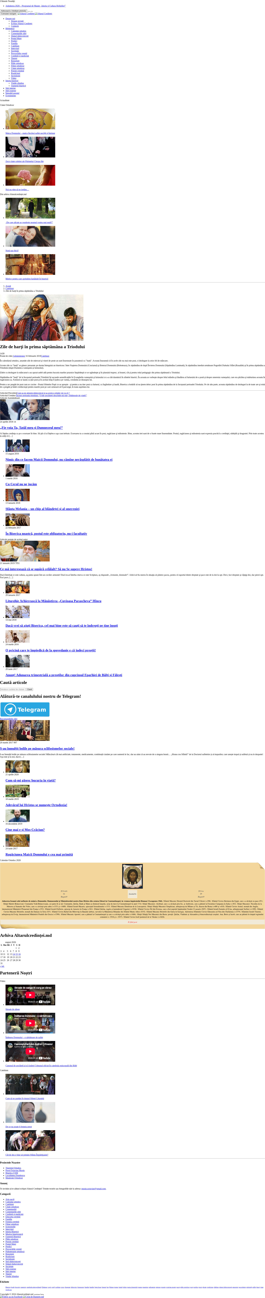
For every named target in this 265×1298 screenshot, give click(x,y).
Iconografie (10, 1226)
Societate (15, 51)
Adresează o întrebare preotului (13, 11)
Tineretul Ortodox (13, 1168)
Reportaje (15, 61)
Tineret (14, 58)
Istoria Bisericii (12, 1231)
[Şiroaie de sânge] (30, 1004)
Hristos (111, 1287)
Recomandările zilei (8, 719)
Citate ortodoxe (17, 68)
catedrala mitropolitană (33, 1287)
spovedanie (242, 1287)
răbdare (216, 1287)
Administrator (19, 356)
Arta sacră (10, 1199)
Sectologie (15, 76)
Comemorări (11, 1209)
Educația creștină (13, 1217)
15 (17, 954)
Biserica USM (12, 1173)
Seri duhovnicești (13, 1261)
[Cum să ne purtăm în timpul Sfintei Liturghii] (30, 1094)
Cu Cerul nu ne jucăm (21, 484)
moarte (163, 1287)
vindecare (9, 1290)
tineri (258, 1287)
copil (53, 1287)
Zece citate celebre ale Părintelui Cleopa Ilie (25, 161)
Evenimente (11, 95)
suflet (254, 1287)
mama (140, 1287)
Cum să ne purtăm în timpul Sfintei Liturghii (25, 1098)
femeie (104, 1287)
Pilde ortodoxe (17, 63)
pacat (178, 1287)
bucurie (17, 1287)
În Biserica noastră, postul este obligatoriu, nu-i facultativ (46, 533)
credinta (57, 1287)
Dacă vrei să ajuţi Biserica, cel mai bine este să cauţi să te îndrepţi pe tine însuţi (62, 625)
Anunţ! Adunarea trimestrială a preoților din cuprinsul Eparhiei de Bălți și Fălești (64, 675)
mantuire (145, 1287)
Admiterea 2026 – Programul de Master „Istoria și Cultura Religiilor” (36, 6)
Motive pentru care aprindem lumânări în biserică (27, 279)
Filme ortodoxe (17, 66)
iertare (116, 1287)
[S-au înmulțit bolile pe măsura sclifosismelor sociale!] (25, 740)
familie (92, 1287)
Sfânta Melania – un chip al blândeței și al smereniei (43, 509)
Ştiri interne (11, 88)
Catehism (15, 46)
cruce (62, 1287)
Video (13, 78)
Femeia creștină (12, 1222)
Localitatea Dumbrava (15, 1175)
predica (195, 1287)
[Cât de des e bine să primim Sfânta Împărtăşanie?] (30, 1150)
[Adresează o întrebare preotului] (29, 11)
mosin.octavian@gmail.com (93, 1189)
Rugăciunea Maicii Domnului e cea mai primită (39, 854)
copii (49, 1287)
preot (200, 1287)
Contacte (15, 26)
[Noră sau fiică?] (30, 246)
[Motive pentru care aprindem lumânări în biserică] (30, 274)
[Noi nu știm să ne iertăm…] (30, 185)
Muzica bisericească (14, 1234)
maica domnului (132, 1287)
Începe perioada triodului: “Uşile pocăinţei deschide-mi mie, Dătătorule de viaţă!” (51, 395)
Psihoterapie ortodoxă (15, 1251)
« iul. (2, 966)
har (108, 1287)
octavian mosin (171, 1287)
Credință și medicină (20, 56)
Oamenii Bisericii (13, 1236)
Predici (14, 41)
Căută (29, 689)
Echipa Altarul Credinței (21, 23)
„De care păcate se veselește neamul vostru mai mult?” (29, 222)
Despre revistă (17, 21)
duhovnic (74, 1287)
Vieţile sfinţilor (17, 83)
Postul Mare (16, 38)
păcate (204, 1287)
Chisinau (44, 1287)
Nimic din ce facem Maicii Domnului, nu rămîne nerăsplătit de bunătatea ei (59, 459)
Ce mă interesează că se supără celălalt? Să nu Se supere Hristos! (46, 569)
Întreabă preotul (12, 93)
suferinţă (249, 1287)
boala (12, 1287)
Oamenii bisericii (18, 86)
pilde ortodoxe (185, 1287)
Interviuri (15, 48)
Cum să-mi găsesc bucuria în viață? (31, 780)
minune (158, 1287)
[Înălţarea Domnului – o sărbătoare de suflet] (30, 1033)
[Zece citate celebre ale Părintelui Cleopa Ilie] (30, 157)
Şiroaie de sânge (13, 1009)
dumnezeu (80, 1287)
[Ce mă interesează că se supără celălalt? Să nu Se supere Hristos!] (25, 561)
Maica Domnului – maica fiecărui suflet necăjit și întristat (30, 133)
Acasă (8, 286)
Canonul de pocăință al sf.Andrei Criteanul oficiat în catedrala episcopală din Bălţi (41, 1065)
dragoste (67, 1287)
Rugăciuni (15, 73)
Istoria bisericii (12, 81)
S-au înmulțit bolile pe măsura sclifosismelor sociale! (37, 748)
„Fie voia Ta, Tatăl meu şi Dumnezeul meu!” (31, 427)
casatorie (23, 1287)
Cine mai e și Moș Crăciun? (25, 829)
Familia (14, 43)
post (191, 1287)
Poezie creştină (17, 71)
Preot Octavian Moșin (15, 1170)
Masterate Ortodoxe (14, 1178)
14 (14, 954)
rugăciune (210, 1287)
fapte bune (98, 1287)
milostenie (152, 1287)
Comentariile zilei (18, 33)
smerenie (235, 1287)
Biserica (8, 1287)
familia (87, 1287)
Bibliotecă (10, 28)
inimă (120, 1287)
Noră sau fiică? (12, 250)
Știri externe (11, 90)
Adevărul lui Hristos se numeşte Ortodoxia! (36, 805)
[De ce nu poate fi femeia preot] (30, 1122)
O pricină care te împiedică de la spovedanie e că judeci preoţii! (51, 650)
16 (19, 954)
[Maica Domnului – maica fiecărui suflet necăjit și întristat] (30, 128)
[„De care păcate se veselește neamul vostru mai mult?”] (30, 218)
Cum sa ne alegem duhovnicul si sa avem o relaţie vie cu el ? (43, 393)
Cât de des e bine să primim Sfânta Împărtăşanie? (27, 1155)
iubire (125, 1287)
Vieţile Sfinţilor (12, 1276)
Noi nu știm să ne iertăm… (17, 189)
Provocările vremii (19, 53)
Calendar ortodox (18, 31)
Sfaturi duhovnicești (19, 36)
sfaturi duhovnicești (225, 1287)
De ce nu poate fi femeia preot (19, 1126)
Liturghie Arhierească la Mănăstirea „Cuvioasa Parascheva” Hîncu (53, 601)
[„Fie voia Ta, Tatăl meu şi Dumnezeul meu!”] (25, 419)
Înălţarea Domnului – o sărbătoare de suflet (24, 1037)
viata (261, 1287)
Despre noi (10, 18)
